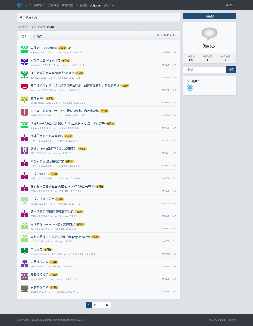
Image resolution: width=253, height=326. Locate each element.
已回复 (50, 27)
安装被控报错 (39, 274)
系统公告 (108, 5)
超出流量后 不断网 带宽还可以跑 (52, 211)
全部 (33, 27)
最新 (24, 36)
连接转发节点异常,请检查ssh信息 (52, 73)
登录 (231, 5)
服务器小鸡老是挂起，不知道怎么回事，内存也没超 (65, 111)
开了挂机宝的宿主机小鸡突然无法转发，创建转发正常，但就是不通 (75, 85)
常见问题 (81, 5)
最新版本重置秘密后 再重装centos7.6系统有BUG (62, 186)
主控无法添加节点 (42, 199)
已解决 (41, 27)
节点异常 (36, 249)
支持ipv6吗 (38, 98)
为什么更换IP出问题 (44, 48)
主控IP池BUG (40, 174)
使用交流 (95, 5)
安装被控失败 (39, 262)
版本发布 (39, 5)
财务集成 (67, 5)
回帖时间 (169, 35)
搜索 (231, 69)
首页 (28, 5)
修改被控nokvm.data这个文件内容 (53, 224)
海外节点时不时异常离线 (47, 136)
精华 (39, 36)
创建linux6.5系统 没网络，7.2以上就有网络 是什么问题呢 (68, 123)
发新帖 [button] (209, 16)
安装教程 (53, 5)
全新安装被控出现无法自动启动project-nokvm (60, 237)
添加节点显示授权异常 (45, 60)
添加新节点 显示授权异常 (47, 161)
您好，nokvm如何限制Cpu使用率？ (54, 148)
